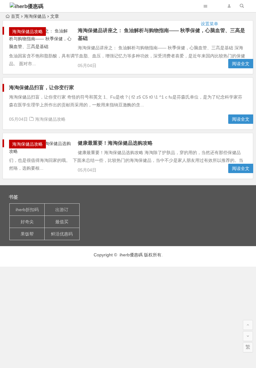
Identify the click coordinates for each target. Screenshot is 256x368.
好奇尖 (27, 221)
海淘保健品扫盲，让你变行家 (41, 87)
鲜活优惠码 (62, 233)
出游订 (61, 209)
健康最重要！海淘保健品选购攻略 (115, 143)
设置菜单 (209, 23)
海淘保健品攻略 (50, 119)
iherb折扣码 (27, 209)
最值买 (61, 221)
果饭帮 (27, 233)
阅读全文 (240, 63)
